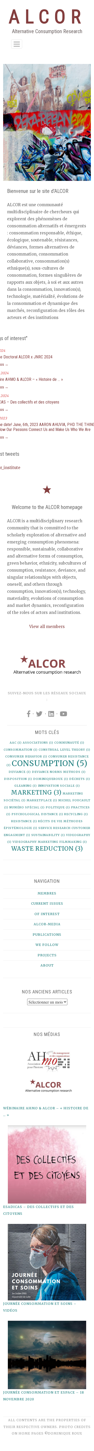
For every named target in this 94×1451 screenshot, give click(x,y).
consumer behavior (26, 756)
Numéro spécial (27, 807)
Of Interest (47, 914)
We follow (47, 945)
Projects (47, 955)
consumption (49, 763)
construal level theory (64, 749)
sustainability (48, 835)
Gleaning (25, 785)
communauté (69, 742)
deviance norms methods (59, 772)
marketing (36, 792)
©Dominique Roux (63, 1433)
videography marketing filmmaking (50, 842)
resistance (24, 821)
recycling (76, 814)
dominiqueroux (50, 779)
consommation (21, 749)
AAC (16, 742)
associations (38, 742)
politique (58, 807)
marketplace (42, 800)
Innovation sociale (59, 785)
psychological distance (37, 814)
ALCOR (47, 17)
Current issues (47, 903)
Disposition (18, 779)
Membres (47, 893)
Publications (47, 935)
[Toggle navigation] (16, 44)
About (47, 965)
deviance (20, 772)
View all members (47, 626)
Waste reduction (47, 848)
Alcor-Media (47, 924)
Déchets (79, 779)
